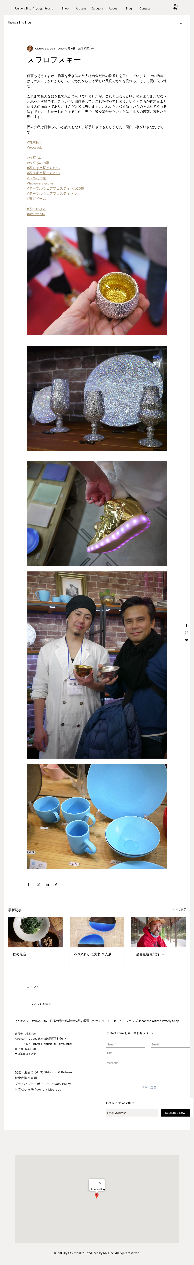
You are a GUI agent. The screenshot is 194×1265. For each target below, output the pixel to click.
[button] (175, 6)
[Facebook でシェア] (29, 884)
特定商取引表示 (26, 1078)
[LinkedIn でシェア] (47, 884)
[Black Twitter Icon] (187, 640)
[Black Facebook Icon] (187, 625)
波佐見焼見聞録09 (150, 954)
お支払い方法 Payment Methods (38, 1089)
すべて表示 (179, 909)
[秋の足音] (35, 932)
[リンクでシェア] (56, 884)
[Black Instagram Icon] (187, 632)
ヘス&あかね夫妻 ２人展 (93, 954)
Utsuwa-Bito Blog (19, 22)
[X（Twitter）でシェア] (38, 884)
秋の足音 (19, 954)
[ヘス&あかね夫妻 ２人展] (97, 932)
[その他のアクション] (165, 48)
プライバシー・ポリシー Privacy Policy (43, 1083)
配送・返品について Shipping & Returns (43, 1072)
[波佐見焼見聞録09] (158, 932)
